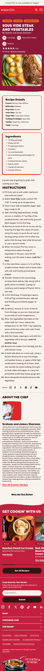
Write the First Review (18, 51)
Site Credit (6, 651)
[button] (36, 10)
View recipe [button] (7, 554)
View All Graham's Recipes (15, 485)
